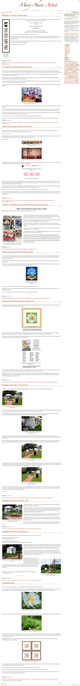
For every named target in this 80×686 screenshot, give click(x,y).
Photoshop (46, 200)
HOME (10, 10)
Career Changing (68, 69)
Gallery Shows (51, 62)
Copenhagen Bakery (17, 291)
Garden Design (70, 74)
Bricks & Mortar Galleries (31, 62)
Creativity (76, 69)
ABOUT (16, 10)
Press (66, 55)
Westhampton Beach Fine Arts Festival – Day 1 (15, 500)
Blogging (65, 66)
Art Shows (5, 62)
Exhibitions (44, 62)
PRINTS (44, 10)
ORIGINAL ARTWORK (35, 10)
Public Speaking (71, 80)
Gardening (75, 74)
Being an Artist (12, 122)
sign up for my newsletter (72, 20)
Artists (8, 122)
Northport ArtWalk (7, 255)
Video (66, 56)
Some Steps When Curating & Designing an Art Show (17, 67)
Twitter (53, 671)
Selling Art (50, 200)
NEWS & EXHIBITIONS (25, 10)
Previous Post (3, 13)
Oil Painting (67, 78)
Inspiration (76, 76)
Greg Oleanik (53, 162)
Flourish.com (32, 563)
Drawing (74, 70)
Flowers (47, 62)
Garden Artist (14, 62)
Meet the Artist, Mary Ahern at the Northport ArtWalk (17, 252)
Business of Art (9, 62)
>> (78, 12)
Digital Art (56, 679)
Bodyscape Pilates (16, 286)
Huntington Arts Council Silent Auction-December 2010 (18, 301)
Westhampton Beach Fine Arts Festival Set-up (15, 531)
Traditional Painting (69, 83)
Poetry (65, 80)
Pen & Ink (71, 78)
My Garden (30, 679)
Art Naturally (4, 685)
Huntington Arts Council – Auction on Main (14, 15)
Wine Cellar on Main (35, 81)
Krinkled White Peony (8, 583)
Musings (19, 497)
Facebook (50, 671)
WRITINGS (51, 10)
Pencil (74, 78)
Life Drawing (66, 77)
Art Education (67, 46)
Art (22, 122)
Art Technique (67, 47)
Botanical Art (24, 62)
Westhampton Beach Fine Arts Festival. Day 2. (15, 385)
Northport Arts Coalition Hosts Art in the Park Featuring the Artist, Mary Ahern (25, 204)
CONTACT (67, 10)
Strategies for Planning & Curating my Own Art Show (17, 126)
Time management (70, 81)
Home (2, 12)
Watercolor (77, 83)
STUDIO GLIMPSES (59, 10)
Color (73, 69)
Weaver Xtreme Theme (76, 685)
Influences (70, 76)
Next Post (60, 13)
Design (65, 70)
